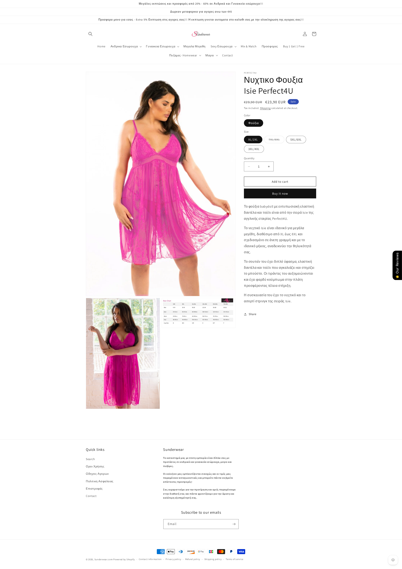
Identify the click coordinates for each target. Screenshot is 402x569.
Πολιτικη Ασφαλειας (99, 481)
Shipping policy (213, 559)
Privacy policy (173, 559)
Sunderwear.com (103, 559)
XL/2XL (253, 139)
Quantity (249, 158)
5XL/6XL (296, 139)
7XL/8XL (276, 140)
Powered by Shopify (124, 559)
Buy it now (280, 194)
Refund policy (192, 559)
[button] (90, 34)
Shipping (265, 108)
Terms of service (234, 559)
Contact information (150, 559)
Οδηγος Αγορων (97, 474)
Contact (91, 496)
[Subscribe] (233, 524)
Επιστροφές (94, 488)
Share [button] (252, 314)
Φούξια (253, 123)
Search (90, 459)
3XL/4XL (254, 149)
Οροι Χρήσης (95, 466)
